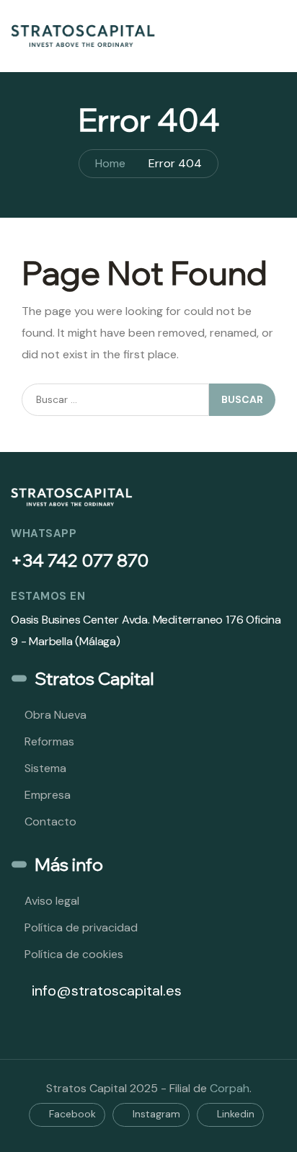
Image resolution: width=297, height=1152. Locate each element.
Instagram (155, 1113)
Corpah (229, 1088)
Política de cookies (74, 954)
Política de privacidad (81, 927)
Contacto (50, 821)
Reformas (49, 741)
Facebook (71, 1113)
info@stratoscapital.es (105, 990)
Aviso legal (52, 900)
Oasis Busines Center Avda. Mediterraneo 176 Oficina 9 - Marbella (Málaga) (146, 630)
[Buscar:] (115, 400)
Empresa (48, 794)
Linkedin (234, 1113)
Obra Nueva (56, 714)
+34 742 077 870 (79, 560)
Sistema (45, 768)
